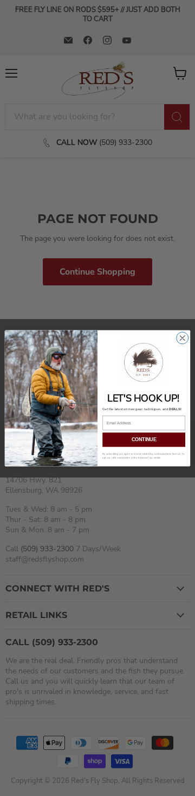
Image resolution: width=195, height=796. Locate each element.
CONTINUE (144, 439)
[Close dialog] (182, 337)
